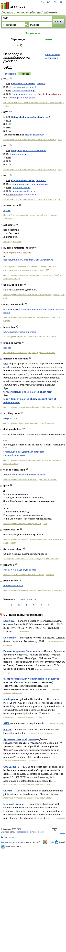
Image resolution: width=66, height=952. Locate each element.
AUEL (6, 723)
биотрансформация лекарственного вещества (31, 678)
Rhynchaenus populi (23, 180)
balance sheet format (52, 407)
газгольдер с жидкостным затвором (24, 451)
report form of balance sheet (19, 398)
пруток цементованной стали (19, 332)
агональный (9, 219)
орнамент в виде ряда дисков (19, 569)
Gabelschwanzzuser (22, 94)
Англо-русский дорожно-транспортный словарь (27, 590)
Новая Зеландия (34, 134)
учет (5, 363)
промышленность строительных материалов (28, 259)
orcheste (16, 194)
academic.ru (13, 5)
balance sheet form (41, 391)
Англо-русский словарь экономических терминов (27, 294)
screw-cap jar (9, 543)
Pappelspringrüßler (22, 191)
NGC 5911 (9, 620)
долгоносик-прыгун (22, 184)
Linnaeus (41, 180)
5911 (7, 106)
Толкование (9, 73)
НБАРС (6, 241)
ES (55, 2)
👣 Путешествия (8, 837)
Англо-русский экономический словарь (22, 407)
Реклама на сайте (36, 832)
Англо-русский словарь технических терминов (26, 317)
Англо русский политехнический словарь (23, 574)
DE (48, 2)
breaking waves (47, 352)
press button (58, 590)
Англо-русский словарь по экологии (20, 479)
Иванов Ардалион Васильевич (21, 651)
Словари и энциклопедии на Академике (29, 12)
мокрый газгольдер (15, 455)
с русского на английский (52, 56)
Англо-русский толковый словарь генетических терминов (32, 539)
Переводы (18, 39)
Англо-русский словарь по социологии (22, 523)
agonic (6, 210)
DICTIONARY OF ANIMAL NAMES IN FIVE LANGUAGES (29, 139)
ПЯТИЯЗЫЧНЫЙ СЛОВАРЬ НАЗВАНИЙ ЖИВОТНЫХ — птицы (33, 102)
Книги (48, 39)
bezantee (50, 574)
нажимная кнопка (13, 585)
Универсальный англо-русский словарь (22, 559)
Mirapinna (17, 150)
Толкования (33, 33)
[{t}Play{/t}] (10, 78)
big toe (7, 729)
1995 (47, 270)
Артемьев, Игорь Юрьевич (19, 739)
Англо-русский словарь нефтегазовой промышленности (31, 460)
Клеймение (10, 637)
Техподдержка (22, 832)
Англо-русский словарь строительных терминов (27, 275)
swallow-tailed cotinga (23, 90)
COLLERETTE (11, 766)
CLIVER (7, 790)
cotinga (15, 97)
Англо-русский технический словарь (21, 423)
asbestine (17, 241)
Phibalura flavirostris (23, 83)
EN (42, 2)
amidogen (9, 699)
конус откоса (10, 418)
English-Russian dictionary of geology (20, 352)
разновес (26, 309)
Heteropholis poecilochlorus (27, 117)
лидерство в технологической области (24, 474)
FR (61, 2)
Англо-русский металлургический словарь (24, 337)
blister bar (51, 337)
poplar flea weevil (21, 187)
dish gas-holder (10, 463)
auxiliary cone (47, 423)
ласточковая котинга (23, 87)
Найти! (58, 21)
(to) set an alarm (51, 559)
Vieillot (40, 83)
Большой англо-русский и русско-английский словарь (29, 215)
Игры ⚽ (18, 45)
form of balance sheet (16, 391)
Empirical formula (13, 804)
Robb (47, 117)
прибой (7, 347)
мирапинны (18, 154)
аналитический (11, 309)
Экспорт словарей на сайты (13, 842)
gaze (45, 523)
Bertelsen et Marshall (34, 150)
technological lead (48, 479)
